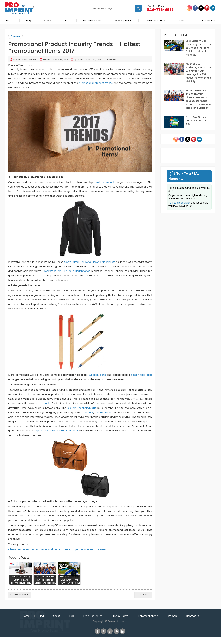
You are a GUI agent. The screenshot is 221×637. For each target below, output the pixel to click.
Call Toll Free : (160, 8)
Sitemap (184, 20)
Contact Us (209, 20)
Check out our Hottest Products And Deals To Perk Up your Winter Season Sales (57, 549)
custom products (105, 182)
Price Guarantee (92, 20)
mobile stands (103, 412)
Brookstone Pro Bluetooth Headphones (66, 271)
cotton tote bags (141, 375)
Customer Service (155, 20)
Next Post (142, 594)
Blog (28, 20)
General (15, 36)
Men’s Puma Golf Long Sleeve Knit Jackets (89, 262)
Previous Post (21, 594)
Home (8, 20)
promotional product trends (96, 83)
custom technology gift (81, 408)
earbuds (88, 412)
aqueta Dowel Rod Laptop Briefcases (56, 430)
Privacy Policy (123, 20)
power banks (43, 403)
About (47, 20)
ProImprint (31, 59)
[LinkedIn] (122, 631)
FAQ (66, 20)
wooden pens (98, 375)
